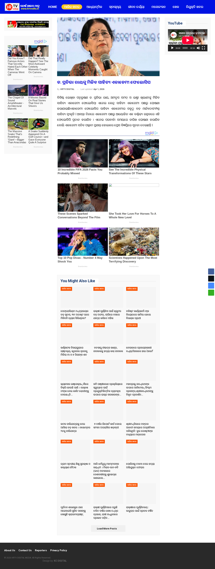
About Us (9, 550)
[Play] (172, 48)
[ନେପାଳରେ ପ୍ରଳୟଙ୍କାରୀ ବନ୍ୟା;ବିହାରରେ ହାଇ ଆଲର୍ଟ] (141, 333)
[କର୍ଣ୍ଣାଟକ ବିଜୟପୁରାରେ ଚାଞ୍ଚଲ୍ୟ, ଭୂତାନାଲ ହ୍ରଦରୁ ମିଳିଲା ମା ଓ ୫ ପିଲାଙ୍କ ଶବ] (75, 333)
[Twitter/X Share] (211, 279)
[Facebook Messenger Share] (211, 286)
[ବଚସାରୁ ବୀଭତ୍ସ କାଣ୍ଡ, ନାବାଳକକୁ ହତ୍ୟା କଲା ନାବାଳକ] (108, 333)
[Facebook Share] (211, 271)
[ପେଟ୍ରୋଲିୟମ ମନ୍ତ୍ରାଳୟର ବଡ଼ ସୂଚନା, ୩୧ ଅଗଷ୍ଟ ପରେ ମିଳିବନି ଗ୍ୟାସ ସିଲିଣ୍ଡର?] (75, 297)
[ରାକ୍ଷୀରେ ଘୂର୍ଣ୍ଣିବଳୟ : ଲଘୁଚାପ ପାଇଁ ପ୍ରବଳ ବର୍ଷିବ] (141, 493)
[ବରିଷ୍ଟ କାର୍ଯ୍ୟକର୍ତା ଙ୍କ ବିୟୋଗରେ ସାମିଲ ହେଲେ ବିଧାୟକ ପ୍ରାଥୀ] (141, 297)
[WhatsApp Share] (211, 293)
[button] (211, 299)
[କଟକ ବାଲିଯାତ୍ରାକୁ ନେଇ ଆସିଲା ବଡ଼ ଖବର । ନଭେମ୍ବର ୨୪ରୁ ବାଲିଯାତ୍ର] (75, 410)
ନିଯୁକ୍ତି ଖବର (194, 7)
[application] (187, 40)
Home (52, 7)
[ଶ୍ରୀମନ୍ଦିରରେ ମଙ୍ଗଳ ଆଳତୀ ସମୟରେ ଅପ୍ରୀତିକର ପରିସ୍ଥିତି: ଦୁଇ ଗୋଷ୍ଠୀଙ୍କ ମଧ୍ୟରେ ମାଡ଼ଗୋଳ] (141, 410)
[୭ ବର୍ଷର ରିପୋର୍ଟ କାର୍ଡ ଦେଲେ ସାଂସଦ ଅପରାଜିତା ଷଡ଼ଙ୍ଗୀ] (108, 410)
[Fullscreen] (203, 48)
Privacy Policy (58, 550)
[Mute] (198, 48)
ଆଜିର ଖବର (71, 7)
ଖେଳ (176, 7)
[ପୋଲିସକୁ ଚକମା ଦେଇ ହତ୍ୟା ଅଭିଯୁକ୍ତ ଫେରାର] (141, 450)
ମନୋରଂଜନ (159, 7)
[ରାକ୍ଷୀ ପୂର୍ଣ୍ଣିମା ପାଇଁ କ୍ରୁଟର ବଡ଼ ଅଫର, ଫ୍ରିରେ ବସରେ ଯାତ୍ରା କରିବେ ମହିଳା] (108, 297)
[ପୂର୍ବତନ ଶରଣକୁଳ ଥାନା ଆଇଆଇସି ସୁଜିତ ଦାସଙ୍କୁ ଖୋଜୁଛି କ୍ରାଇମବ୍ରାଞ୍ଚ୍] (75, 493)
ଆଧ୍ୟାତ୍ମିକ (94, 7)
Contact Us (25, 550)
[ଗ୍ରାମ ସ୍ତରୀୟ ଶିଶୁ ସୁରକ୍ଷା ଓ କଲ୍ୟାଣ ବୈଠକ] (75, 450)
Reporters (41, 550)
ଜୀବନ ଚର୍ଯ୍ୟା (136, 7)
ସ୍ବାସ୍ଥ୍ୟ (115, 7)
